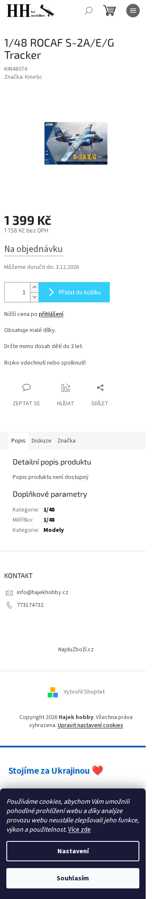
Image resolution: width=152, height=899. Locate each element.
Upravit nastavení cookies (90, 725)
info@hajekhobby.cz (42, 592)
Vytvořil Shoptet (84, 692)
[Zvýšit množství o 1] (34, 287)
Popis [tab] (18, 441)
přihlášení (51, 314)
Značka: (23, 77)
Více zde (79, 829)
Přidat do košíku (80, 292)
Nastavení (73, 851)
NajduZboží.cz (76, 649)
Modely (53, 530)
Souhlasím (73, 878)
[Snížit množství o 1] (34, 297)
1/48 (48, 510)
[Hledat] (88, 10)
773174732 (30, 605)
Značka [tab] (66, 441)
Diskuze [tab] (42, 441)
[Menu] (133, 10)
